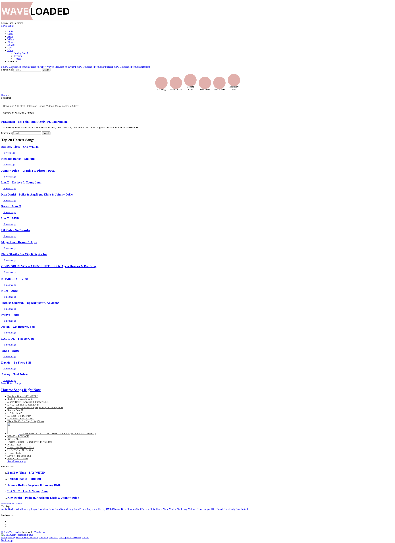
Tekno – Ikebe (14, 453)
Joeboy (26, 509)
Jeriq (232, 509)
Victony (69, 509)
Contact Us (32, 537)
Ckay (199, 509)
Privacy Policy (8, 537)
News (4, 25)
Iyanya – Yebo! (14, 444)
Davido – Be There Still (19, 455)
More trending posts (12, 503)
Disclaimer (21, 537)
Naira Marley (169, 509)
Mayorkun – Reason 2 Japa (20, 418)
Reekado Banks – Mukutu (20, 399)
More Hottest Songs (11, 383)
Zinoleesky (182, 509)
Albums (11, 42)
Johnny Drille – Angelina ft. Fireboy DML (28, 402)
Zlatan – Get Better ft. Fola (20, 447)
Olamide (116, 509)
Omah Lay (43, 509)
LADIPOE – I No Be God (20, 450)
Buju (76, 509)
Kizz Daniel (217, 509)
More (10, 50)
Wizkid (19, 509)
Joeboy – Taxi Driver (17, 458)
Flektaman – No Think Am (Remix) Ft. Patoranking (34, 121)
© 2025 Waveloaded (11, 532)
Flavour (145, 509)
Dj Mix (11, 45)
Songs (11, 25)
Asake (4, 509)
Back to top (6, 540)
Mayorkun (92, 509)
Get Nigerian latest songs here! (74, 537)
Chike (152, 509)
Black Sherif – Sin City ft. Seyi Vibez (25, 421)
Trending (18, 56)
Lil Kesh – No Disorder (19, 415)
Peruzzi (83, 509)
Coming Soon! (21, 53)
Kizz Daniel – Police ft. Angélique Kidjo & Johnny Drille (35, 407)
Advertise (53, 537)
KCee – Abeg (14, 439)
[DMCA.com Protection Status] (17, 534)
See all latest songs (16, 461)
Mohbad (192, 509)
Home (10, 31)
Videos (10, 39)
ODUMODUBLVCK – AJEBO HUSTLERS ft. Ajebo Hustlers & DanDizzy (58, 433)
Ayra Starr (60, 509)
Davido (11, 509)
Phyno (159, 509)
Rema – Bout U (15, 410)
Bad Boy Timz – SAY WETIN (22, 396)
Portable (245, 509)
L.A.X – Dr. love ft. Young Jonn (23, 404)
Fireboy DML (105, 509)
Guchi (227, 509)
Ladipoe (207, 509)
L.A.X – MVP (14, 413)
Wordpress (39, 532)
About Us (43, 537)
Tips (9, 47)
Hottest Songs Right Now (21, 390)
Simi (138, 509)
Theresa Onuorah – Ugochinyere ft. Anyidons (29, 442)
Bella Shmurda (128, 509)
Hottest (17, 58)
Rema (51, 509)
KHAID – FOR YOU (18, 436)
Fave (237, 509)
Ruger (34, 509)
